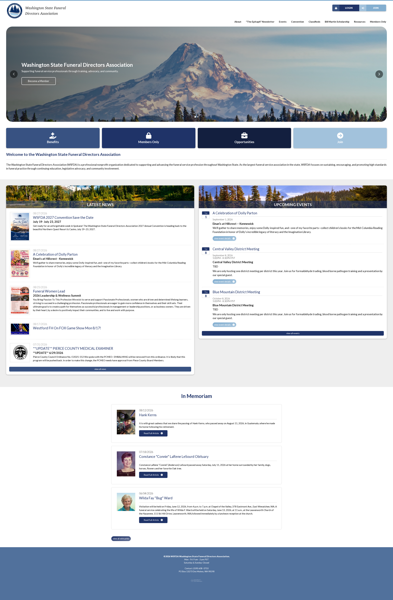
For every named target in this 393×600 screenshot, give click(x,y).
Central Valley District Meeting (236, 247)
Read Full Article (151, 431)
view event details (222, 236)
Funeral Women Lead (49, 289)
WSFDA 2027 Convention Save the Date (63, 215)
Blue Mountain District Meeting (236, 290)
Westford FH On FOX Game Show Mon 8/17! (67, 326)
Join (376, 7)
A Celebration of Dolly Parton (55, 252)
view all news (100, 367)
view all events (293, 331)
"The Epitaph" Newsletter (260, 21)
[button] (14, 73)
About (237, 21)
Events (282, 21)
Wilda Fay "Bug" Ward (156, 496)
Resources (359, 21)
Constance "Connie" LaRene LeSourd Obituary (173, 454)
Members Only (378, 21)
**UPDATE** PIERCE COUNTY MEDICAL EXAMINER (73, 347)
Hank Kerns (148, 413)
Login (349, 7)
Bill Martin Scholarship (337, 21)
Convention (297, 21)
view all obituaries (121, 537)
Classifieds (314, 21)
